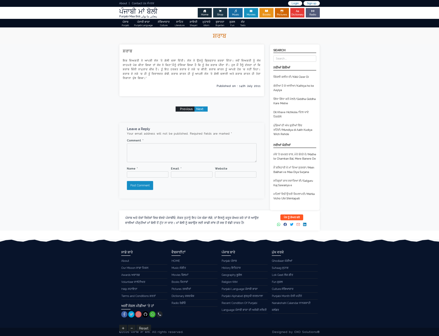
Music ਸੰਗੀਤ (178, 267)
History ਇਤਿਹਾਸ (231, 267)
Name (132, 168)
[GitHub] (145, 314)
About (123, 3)
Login (295, 3)
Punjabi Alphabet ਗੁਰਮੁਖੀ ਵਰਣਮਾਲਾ (242, 296)
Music (235, 14)
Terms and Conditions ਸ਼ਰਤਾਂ (138, 296)
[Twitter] (131, 314)
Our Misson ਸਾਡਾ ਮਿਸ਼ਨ (135, 267)
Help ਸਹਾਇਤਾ (129, 289)
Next (200, 109)
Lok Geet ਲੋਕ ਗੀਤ (282, 275)
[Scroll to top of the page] (433, 333)
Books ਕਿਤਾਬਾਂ (179, 282)
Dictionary (297, 14)
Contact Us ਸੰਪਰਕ (143, 3)
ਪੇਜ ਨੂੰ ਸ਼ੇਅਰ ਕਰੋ (292, 217)
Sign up (311, 3)
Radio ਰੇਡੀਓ (178, 303)
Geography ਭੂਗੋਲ (232, 275)
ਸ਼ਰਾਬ (127, 51)
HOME (175, 260)
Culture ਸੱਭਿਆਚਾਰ (282, 289)
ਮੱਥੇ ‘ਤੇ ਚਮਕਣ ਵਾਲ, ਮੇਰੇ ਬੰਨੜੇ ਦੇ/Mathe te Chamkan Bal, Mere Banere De (294, 156)
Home (205, 14)
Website (221, 168)
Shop (220, 14)
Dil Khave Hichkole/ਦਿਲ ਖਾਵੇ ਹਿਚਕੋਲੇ (291, 114)
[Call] (159, 314)
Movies (251, 14)
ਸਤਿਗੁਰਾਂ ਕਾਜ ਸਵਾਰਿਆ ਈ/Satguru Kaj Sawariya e (293, 183)
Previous (186, 109)
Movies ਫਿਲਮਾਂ (179, 275)
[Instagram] (138, 314)
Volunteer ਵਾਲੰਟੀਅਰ (133, 282)
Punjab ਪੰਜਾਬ (229, 260)
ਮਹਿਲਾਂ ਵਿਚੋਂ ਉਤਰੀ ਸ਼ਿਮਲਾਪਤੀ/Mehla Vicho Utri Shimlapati (294, 196)
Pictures (282, 14)
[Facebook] (124, 314)
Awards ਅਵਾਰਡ (130, 275)
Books (267, 14)
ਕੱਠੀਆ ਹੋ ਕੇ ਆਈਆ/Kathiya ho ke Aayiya (293, 88)
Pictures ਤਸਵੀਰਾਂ (181, 289)
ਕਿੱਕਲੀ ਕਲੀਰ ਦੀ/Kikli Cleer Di (291, 77)
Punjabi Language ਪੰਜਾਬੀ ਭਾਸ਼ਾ (240, 289)
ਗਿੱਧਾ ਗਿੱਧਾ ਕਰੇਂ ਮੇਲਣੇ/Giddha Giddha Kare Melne (294, 101)
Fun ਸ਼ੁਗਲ (277, 282)
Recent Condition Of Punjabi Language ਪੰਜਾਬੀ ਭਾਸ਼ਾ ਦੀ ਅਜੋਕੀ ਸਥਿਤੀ (244, 306)
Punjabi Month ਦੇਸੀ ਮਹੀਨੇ (287, 296)
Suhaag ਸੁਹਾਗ (280, 267)
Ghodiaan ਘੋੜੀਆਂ (282, 260)
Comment (135, 140)
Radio (312, 14)
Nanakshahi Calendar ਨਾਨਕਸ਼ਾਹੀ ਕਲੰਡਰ (291, 306)
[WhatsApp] (152, 314)
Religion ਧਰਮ (230, 282)
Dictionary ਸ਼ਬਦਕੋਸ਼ (182, 296)
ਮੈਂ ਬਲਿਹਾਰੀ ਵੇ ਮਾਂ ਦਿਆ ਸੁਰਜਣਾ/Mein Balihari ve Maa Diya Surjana (293, 170)
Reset (143, 328)
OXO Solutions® (307, 332)
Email (176, 168)
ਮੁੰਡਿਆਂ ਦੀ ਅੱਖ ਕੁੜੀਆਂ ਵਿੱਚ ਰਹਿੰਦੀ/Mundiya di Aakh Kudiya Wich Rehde (292, 130)
